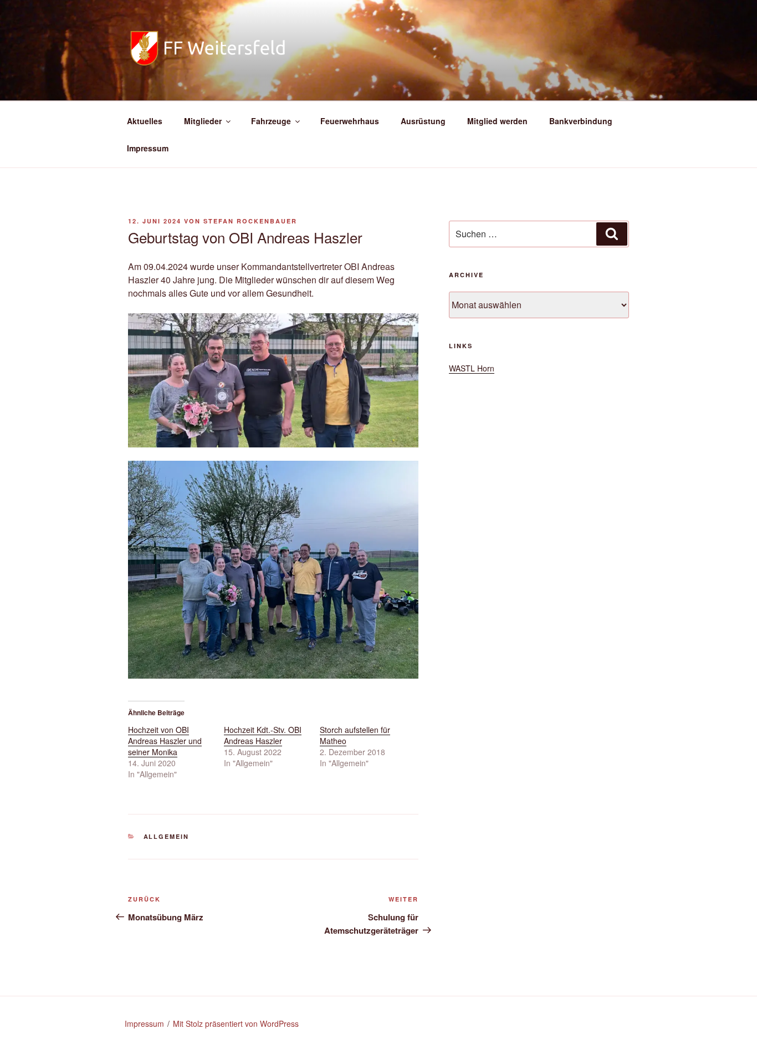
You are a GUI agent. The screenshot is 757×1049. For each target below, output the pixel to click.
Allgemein (167, 836)
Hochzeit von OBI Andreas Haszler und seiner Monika (165, 740)
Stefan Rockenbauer (250, 221)
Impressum (147, 148)
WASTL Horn (471, 368)
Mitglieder (203, 120)
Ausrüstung (423, 120)
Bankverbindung (580, 120)
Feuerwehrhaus (349, 120)
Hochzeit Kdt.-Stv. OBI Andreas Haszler (262, 735)
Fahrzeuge (271, 120)
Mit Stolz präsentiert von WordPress (236, 1023)
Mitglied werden (497, 120)
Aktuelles (144, 120)
